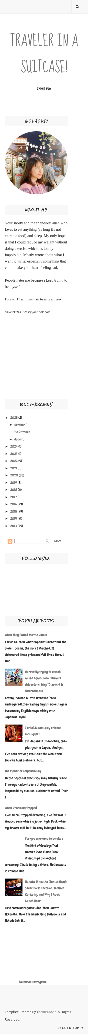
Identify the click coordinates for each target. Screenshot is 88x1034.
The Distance (21, 432)
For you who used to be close (44, 838)
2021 (13, 468)
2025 (14, 417)
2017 (13, 497)
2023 (14, 453)
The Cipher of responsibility (23, 771)
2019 (13, 482)
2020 (14, 475)
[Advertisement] (19, 359)
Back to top (69, 1028)
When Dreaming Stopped (21, 808)
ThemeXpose (46, 1012)
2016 (13, 504)
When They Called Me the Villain (26, 635)
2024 (14, 446)
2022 (14, 461)
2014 (13, 518)
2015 (13, 511)
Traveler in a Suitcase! (44, 54)
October (19, 425)
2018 (13, 489)
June (17, 439)
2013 (13, 526)
